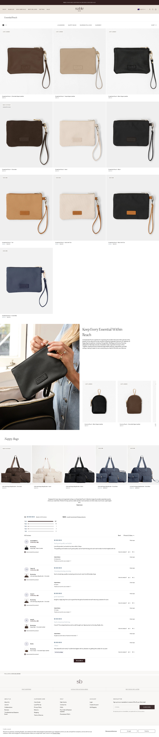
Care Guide (37, 702)
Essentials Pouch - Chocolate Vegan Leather (13, 96)
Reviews (6, 710)
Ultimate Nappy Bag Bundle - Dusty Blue (108, 486)
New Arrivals (21, 9)
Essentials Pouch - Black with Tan (116, 242)
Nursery (98, 25)
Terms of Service (38, 715)
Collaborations (8, 707)
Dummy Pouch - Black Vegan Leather (94, 424)
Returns (36, 710)
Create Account (94, 704)
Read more (79, 505)
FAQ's (61, 707)
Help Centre (63, 702)
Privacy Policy (56, 733)
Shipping (36, 712)
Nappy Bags (72, 25)
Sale (48, 9)
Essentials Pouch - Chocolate (9, 169)
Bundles (11, 9)
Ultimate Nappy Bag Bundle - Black (74, 486)
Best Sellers (32, 9)
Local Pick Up (37, 704)
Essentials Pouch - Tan (7, 242)
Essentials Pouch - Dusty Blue (9, 315)
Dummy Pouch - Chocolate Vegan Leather (130, 424)
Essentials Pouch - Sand (61, 169)
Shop (4, 9)
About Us (6, 702)
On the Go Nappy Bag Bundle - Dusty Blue (140, 486)
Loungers (61, 25)
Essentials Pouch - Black (114, 169)
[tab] (11, 439)
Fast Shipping (26, 689)
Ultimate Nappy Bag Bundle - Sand (42, 486)
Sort (119, 535)
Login (91, 702)
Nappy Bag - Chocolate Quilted (37, 627)
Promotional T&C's (65, 714)
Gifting (41, 9)
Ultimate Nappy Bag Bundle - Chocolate (12, 486)
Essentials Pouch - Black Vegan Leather (118, 96)
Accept (129, 731)
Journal (6, 704)
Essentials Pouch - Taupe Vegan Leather (65, 96)
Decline (147, 731)
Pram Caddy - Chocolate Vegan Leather (39, 650)
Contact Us (63, 704)
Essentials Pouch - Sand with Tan (63, 242)
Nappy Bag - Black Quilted (36, 548)
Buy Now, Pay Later (132, 689)
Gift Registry (93, 707)
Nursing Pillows (86, 25)
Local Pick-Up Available (79, 689)
